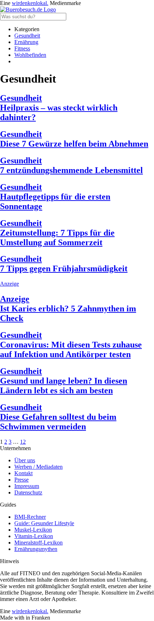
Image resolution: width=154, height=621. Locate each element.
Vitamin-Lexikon (33, 536)
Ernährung (26, 42)
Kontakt (23, 473)
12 (23, 442)
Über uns (24, 460)
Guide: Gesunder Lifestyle (44, 523)
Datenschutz (28, 492)
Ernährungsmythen (35, 549)
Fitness (22, 48)
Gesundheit (27, 36)
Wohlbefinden (30, 55)
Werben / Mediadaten (38, 467)
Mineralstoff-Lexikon (38, 542)
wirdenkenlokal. (30, 3)
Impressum (26, 486)
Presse (21, 480)
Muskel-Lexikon (33, 530)
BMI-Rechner (30, 517)
